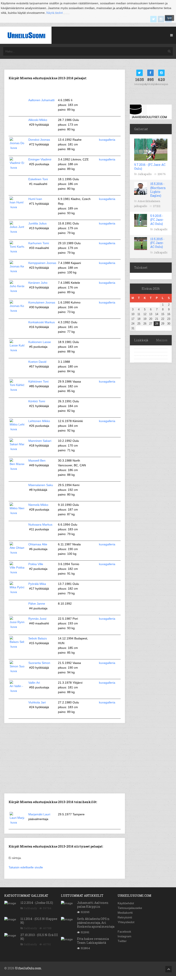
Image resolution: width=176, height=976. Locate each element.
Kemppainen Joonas (42, 263)
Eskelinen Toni (38, 179)
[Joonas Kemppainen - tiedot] (17, 271)
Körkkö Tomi (36, 401)
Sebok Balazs (37, 638)
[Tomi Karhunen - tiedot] (17, 251)
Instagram (124, 936)
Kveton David (37, 361)
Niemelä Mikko (38, 504)
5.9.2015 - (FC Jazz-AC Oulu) (157, 220)
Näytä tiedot (54, 12)
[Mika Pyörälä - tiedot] (17, 592)
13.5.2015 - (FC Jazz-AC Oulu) (157, 243)
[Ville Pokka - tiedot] (17, 572)
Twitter (122, 941)
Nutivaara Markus (40, 524)
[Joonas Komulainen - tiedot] (17, 310)
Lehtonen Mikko (39, 421)
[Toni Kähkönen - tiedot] (17, 389)
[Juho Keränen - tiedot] (17, 291)
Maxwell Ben (37, 460)
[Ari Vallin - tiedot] (17, 690)
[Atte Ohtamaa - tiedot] (17, 552)
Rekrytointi (125, 917)
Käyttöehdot (126, 903)
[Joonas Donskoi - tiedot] (17, 147)
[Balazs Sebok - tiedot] (17, 646)
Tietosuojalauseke (130, 908)
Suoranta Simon (39, 663)
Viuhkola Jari (37, 702)
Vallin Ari (34, 682)
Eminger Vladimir (40, 159)
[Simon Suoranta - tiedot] (17, 671)
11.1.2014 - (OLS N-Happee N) (38, 921)
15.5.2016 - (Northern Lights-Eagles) (158, 190)
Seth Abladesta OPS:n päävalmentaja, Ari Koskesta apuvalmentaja (95, 923)
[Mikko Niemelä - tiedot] (17, 513)
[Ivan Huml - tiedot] (17, 207)
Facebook (124, 931)
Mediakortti (125, 912)
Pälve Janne (36, 603)
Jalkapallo (145, 174)
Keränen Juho (37, 282)
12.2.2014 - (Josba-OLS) (36, 903)
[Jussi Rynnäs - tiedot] (17, 626)
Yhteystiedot (126, 922)
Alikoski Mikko (37, 120)
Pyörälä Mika (37, 584)
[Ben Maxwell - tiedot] (17, 468)
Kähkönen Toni (38, 381)
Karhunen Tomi (38, 243)
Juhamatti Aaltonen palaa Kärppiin (92, 905)
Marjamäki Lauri (39, 814)
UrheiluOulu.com (28, 968)
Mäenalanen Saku (40, 485)
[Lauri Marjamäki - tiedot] (17, 822)
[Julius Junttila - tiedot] (17, 231)
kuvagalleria (107, 139)
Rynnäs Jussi (37, 618)
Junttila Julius (37, 223)
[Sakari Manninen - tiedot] (17, 449)
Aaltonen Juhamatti (41, 100)
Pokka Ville (35, 564)
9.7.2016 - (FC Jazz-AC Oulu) (149, 167)
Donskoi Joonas (39, 139)
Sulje (169, 18)
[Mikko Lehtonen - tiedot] (17, 429)
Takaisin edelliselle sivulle (26, 867)
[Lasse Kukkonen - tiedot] (17, 350)
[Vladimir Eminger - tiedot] (17, 167)
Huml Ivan (35, 199)
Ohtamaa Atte (37, 544)
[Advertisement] (65, 758)
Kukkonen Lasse (39, 342)
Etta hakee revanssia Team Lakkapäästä (93, 941)
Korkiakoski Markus (41, 322)
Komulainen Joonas (41, 302)
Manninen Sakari (39, 440)
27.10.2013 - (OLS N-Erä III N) (39, 937)
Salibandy (30, 908)
